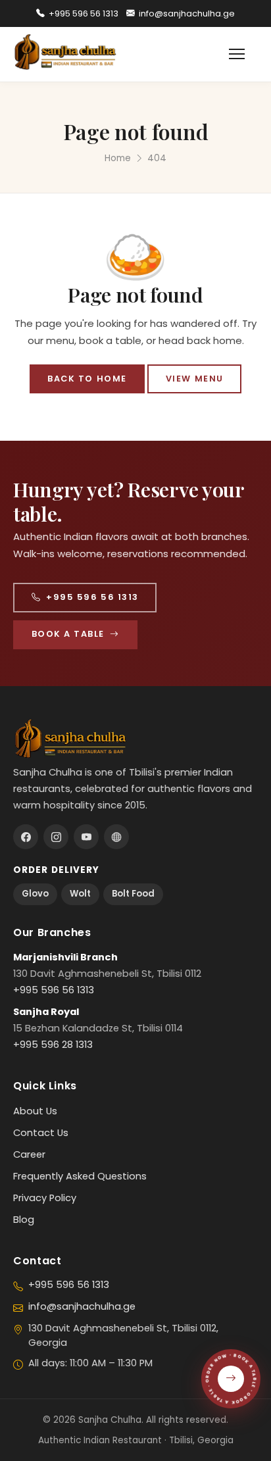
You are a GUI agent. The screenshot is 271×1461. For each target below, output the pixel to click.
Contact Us (40, 1132)
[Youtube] (86, 836)
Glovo (35, 893)
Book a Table (68, 633)
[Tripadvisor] (116, 836)
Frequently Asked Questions (80, 1176)
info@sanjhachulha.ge (187, 13)
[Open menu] (243, 53)
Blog (23, 1219)
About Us (35, 1111)
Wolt (80, 893)
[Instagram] (55, 836)
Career (29, 1154)
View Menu (195, 378)
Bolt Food (133, 893)
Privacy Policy (44, 1197)
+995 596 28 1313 (53, 1044)
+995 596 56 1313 (83, 13)
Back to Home (86, 378)
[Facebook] (25, 836)
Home (118, 158)
